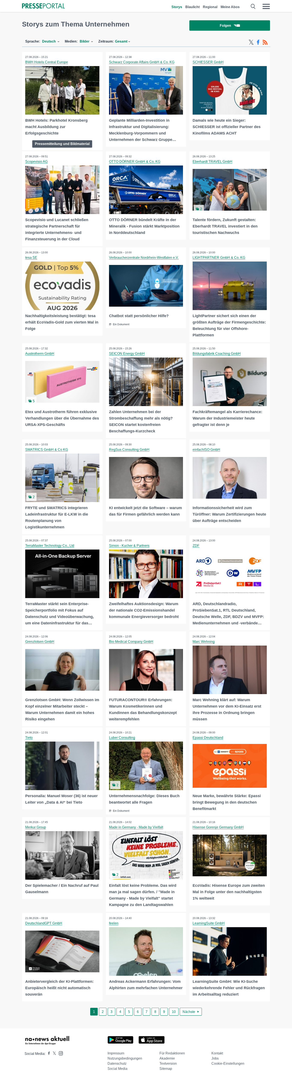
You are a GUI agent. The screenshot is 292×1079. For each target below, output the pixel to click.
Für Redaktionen (172, 1053)
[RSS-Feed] (265, 42)
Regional (210, 7)
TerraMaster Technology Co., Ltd (49, 545)
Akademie (167, 1058)
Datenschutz (117, 1063)
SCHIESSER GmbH (208, 62)
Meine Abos (230, 7)
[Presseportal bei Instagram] (59, 1053)
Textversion (168, 1063)
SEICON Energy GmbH (127, 353)
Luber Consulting (122, 737)
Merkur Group (35, 827)
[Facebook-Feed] (258, 42)
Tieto (29, 737)
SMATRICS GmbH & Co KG (46, 449)
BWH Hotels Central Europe (46, 62)
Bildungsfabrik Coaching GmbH (217, 353)
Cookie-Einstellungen (227, 1063)
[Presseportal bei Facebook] (47, 1053)
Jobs (215, 1058)
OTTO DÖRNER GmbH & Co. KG (134, 161)
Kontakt (217, 1053)
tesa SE (31, 257)
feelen (113, 923)
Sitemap (165, 1068)
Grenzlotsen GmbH (39, 641)
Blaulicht (192, 7)
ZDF (196, 545)
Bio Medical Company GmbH (131, 641)
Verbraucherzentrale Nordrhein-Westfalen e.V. (144, 257)
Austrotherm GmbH (39, 353)
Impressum (116, 1053)
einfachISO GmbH (206, 449)
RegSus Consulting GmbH (129, 449)
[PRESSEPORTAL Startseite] (43, 6)
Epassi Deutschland (208, 737)
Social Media (117, 1068)
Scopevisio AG (36, 161)
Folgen (225, 25)
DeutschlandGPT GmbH (43, 923)
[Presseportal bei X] (53, 1053)
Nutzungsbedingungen (125, 1058)
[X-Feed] (251, 42)
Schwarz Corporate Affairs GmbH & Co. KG (141, 62)
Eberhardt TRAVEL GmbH (212, 161)
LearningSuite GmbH (209, 923)
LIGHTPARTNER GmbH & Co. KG (219, 257)
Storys (176, 7)
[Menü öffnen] (266, 6)
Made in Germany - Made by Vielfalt (136, 827)
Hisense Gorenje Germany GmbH (218, 827)
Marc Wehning (204, 641)
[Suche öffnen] (253, 6)
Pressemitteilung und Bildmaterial (62, 144)
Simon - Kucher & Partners (129, 545)
